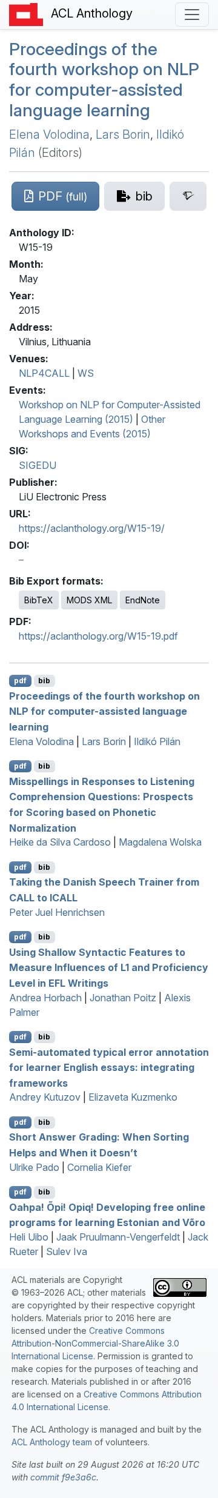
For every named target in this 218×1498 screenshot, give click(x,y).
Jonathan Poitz (123, 998)
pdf (20, 680)
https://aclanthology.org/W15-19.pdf (98, 636)
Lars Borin (123, 134)
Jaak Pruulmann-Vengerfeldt (118, 1237)
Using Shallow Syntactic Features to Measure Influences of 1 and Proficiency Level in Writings (108, 967)
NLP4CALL (44, 373)
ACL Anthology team (52, 1442)
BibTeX (38, 600)
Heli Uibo (28, 1237)
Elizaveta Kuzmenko (132, 1097)
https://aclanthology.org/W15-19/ (92, 528)
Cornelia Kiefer (99, 1167)
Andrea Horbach (45, 998)
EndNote (142, 600)
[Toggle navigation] (192, 14)
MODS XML (89, 600)
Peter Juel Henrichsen (57, 912)
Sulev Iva (66, 1251)
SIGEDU (37, 465)
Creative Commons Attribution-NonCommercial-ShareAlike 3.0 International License (95, 1343)
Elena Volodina (49, 134)
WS (86, 373)
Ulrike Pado (34, 1167)
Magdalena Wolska (160, 842)
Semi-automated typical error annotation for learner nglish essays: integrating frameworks (109, 1067)
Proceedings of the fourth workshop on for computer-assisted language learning (104, 80)
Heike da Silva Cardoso (60, 842)
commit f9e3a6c (63, 1477)
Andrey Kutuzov (45, 1097)
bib (44, 680)
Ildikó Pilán (157, 741)
